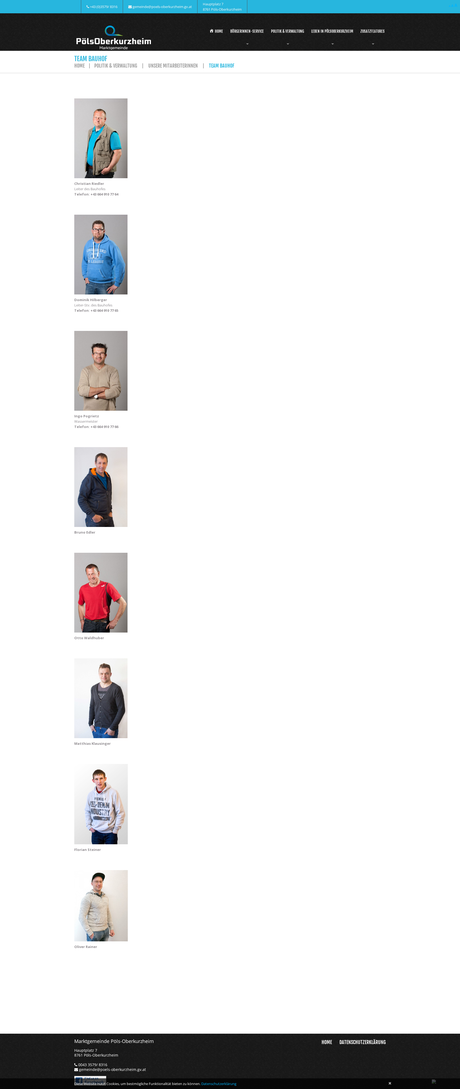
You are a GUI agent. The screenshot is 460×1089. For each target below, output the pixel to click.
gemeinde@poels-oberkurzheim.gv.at (162, 6)
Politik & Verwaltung (286, 38)
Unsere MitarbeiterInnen (173, 66)
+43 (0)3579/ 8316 (103, 6)
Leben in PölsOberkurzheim (331, 38)
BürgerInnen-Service (246, 38)
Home (79, 66)
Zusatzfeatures (372, 38)
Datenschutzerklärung (362, 1042)
